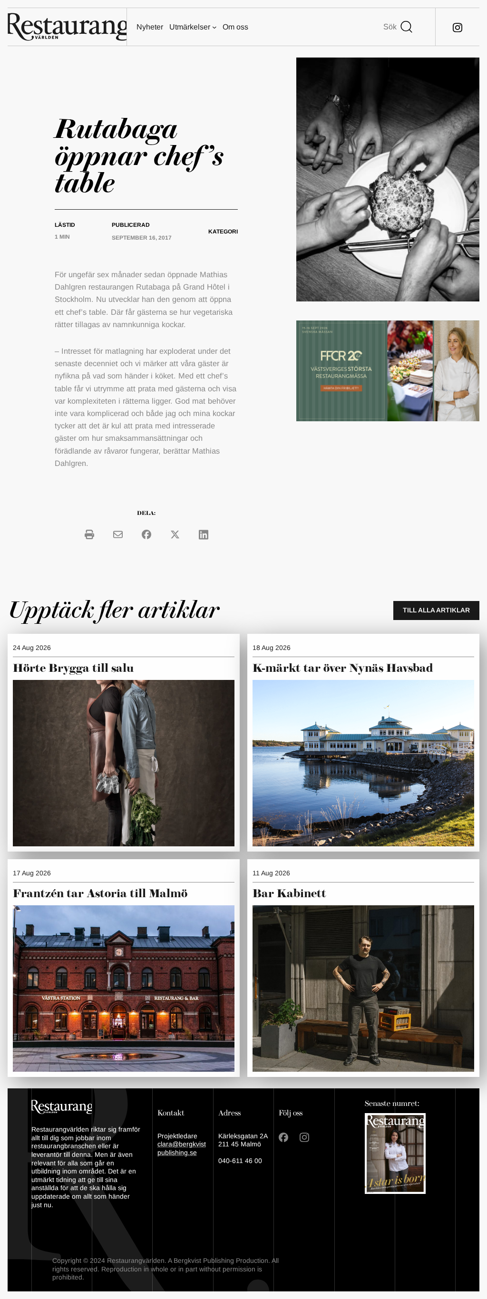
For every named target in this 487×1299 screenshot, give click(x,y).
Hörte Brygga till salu (73, 668)
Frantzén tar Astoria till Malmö (100, 894)
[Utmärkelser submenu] (214, 27)
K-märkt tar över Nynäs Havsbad (343, 668)
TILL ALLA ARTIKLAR (436, 610)
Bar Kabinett (291, 894)
